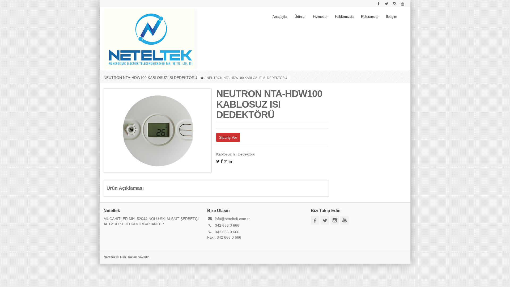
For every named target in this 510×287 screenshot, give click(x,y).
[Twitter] (218, 161)
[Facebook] (222, 161)
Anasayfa (280, 17)
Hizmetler (320, 17)
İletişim (391, 17)
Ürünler (300, 17)
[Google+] (225, 161)
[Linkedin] (230, 161)
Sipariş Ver (228, 137)
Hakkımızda (344, 17)
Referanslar (370, 17)
